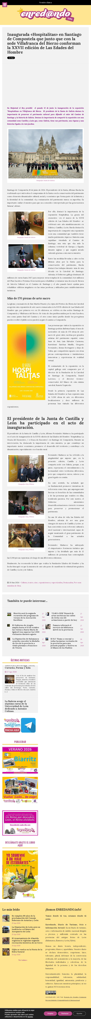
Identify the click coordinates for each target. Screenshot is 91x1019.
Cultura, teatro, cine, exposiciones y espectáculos (41, 582)
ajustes (30, 1017)
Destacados (68, 582)
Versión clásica (45, 2)
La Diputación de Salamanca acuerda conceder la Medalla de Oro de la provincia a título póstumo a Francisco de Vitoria (25, 643)
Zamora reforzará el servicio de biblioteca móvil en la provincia (63, 627)
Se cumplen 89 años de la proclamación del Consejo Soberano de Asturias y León (25, 918)
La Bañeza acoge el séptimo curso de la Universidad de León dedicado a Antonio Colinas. (16, 679)
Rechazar (64, 1013)
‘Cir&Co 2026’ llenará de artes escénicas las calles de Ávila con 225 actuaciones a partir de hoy (64, 616)
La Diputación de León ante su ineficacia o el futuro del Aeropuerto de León (26, 929)
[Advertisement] (45, 85)
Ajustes (79, 1013)
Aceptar (50, 1013)
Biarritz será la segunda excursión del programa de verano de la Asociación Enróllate (26, 616)
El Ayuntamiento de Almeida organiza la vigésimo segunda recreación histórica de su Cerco (27, 940)
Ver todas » (22, 960)
